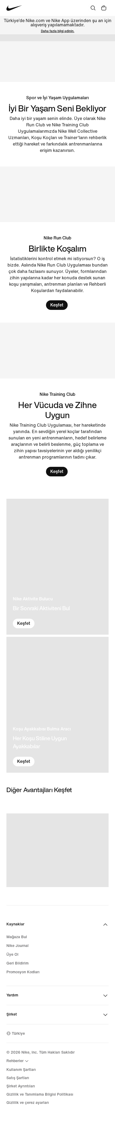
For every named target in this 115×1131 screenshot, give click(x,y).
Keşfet (56, 305)
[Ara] (93, 8)
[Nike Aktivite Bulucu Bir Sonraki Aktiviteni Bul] (57, 567)
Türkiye (18, 1034)
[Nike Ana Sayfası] (14, 8)
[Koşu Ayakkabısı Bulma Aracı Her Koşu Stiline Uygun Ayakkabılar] (57, 705)
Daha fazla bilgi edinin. (57, 31)
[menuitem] (18, 1061)
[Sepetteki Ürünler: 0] (104, 8)
